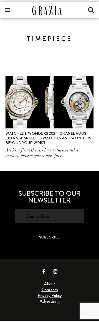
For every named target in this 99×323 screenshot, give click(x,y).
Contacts (50, 290)
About (49, 284)
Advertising (50, 301)
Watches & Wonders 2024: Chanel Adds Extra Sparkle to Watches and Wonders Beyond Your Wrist (48, 138)
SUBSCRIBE (49, 237)
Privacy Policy (50, 295)
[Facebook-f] (44, 271)
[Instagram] (55, 271)
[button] (7, 9)
